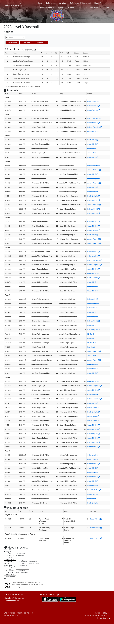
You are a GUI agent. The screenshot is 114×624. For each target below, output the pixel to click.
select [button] (23, 37)
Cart (16, 5)
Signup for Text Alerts (66, 7)
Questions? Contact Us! (14, 598)
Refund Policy (101, 613)
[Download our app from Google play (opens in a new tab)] (67, 599)
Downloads (82, 7)
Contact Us (106, 7)
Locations (94, 7)
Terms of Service (11, 615)
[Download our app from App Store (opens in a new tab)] (50, 599)
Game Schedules (47, 7)
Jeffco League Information (56, 3)
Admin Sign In (103, 618)
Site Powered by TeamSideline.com (18, 613)
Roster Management (102, 3)
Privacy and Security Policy (96, 615)
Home (40, 3)
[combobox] (13, 37)
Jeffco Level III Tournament (80, 3)
